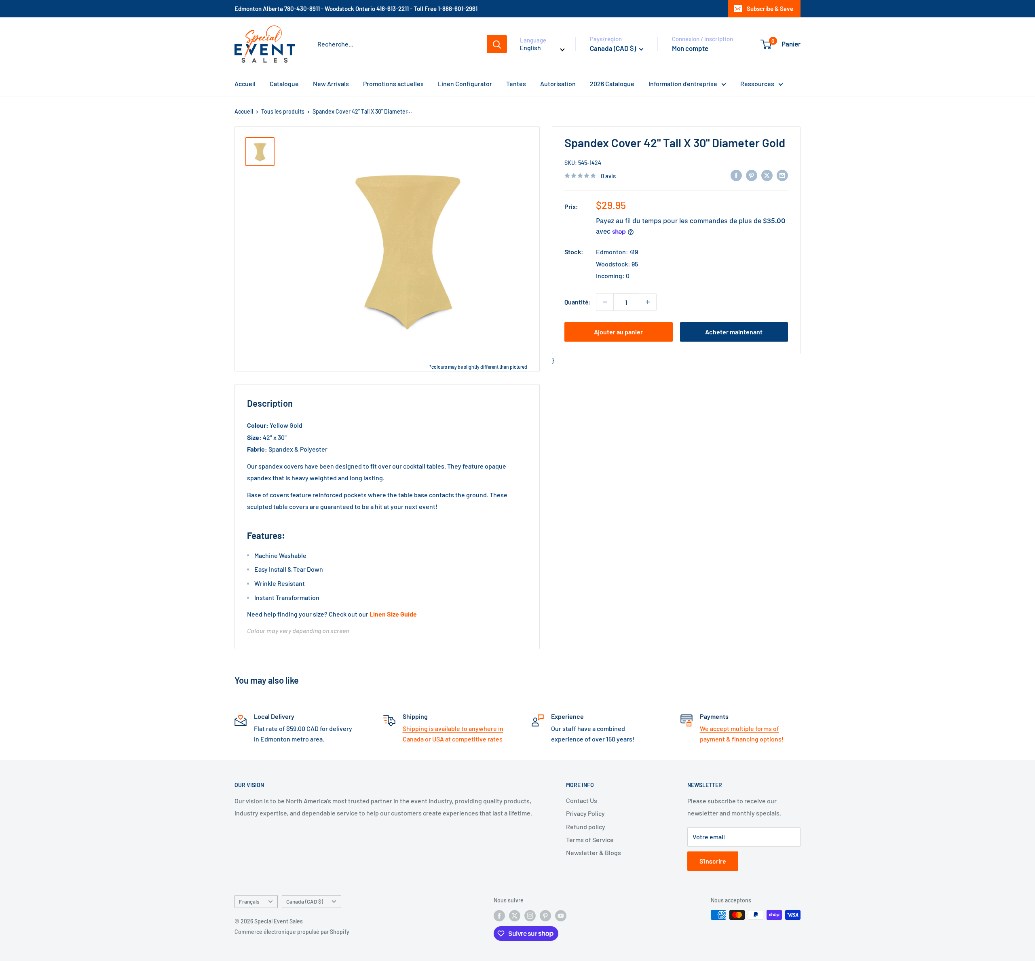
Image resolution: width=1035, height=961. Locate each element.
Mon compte (690, 48)
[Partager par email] (782, 175)
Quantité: (577, 302)
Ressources (757, 83)
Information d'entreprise (682, 83)
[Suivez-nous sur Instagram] (530, 915)
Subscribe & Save (770, 8)
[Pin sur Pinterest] (751, 175)
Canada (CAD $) (304, 901)
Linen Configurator (465, 83)
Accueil (245, 83)
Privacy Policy (585, 813)
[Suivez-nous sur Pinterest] (545, 915)
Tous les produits (282, 111)
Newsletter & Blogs (593, 852)
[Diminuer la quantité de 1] (604, 302)
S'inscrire (712, 861)
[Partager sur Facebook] (736, 175)
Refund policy (585, 826)
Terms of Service (590, 839)
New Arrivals (331, 83)
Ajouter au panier (618, 332)
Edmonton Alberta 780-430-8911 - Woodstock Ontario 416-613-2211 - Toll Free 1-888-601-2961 (355, 8)
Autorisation (558, 83)
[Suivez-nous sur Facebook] (499, 915)
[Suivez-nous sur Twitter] (514, 915)
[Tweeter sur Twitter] (767, 175)
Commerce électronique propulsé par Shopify (291, 931)
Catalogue (284, 83)
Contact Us (581, 800)
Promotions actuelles (393, 83)
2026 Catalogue (612, 83)
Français (249, 901)
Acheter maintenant (734, 332)
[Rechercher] (497, 44)
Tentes (516, 83)
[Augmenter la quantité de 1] (647, 302)
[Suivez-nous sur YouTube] (560, 915)
